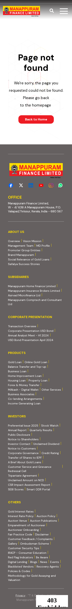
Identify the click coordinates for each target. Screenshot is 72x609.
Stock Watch (49, 425)
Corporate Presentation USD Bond (30, 331)
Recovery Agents (48, 566)
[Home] (21, 11)
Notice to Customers (22, 448)
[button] (51, 11)
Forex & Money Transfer (23, 385)
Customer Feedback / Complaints (30, 539)
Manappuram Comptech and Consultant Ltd (35, 302)
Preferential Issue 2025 (23, 425)
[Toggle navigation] (64, 11)
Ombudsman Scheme (34, 543)
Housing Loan (17, 380)
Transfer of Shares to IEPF (25, 457)
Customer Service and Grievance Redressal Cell (29, 469)
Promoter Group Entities (24, 250)
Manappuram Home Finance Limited (32, 286)
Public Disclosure (19, 435)
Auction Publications (43, 520)
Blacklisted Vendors (21, 566)
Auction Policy (46, 516)
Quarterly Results (41, 430)
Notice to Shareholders (23, 439)
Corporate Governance (23, 453)
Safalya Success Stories (24, 264)
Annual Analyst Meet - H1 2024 (28, 335)
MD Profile (43, 245)
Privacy (20, 595)
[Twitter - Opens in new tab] (21, 185)
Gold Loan (15, 362)
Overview (14, 241)
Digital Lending (17, 562)
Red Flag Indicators (20, 557)
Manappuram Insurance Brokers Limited (34, 291)
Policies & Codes (19, 571)
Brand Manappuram (21, 255)
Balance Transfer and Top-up (27, 367)
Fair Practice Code (20, 534)
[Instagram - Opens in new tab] (51, 185)
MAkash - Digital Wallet (23, 389)
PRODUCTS (17, 353)
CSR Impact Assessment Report (29, 485)
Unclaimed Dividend (46, 444)
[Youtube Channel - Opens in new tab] (41, 185)
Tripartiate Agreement (22, 475)
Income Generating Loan (24, 403)
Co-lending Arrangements (25, 399)
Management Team (20, 245)
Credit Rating (50, 453)
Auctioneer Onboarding (23, 530)
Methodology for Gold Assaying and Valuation (32, 578)
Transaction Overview (22, 326)
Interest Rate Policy (21, 516)
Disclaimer (42, 534)
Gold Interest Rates (21, 511)
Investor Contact (19, 444)
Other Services (51, 389)
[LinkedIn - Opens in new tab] (31, 185)
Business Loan (17, 371)
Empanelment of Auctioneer (26, 525)
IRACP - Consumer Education (27, 553)
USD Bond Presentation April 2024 (30, 340)
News (43, 562)
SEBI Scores (16, 489)
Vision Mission (32, 241)
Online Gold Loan (36, 362)
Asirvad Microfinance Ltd (24, 295)
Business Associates (21, 394)
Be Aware (42, 557)
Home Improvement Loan (25, 376)
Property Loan (38, 380)
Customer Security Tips (23, 548)
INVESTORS (17, 416)
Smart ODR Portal (38, 489)
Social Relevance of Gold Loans (28, 259)
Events (54, 562)
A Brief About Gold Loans (24, 462)
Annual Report (17, 430)
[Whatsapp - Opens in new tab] (61, 185)
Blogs (33, 562)
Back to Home (36, 119)
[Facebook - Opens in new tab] (11, 185)
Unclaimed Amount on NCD (26, 480)
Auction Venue (17, 520)
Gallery (12, 543)
